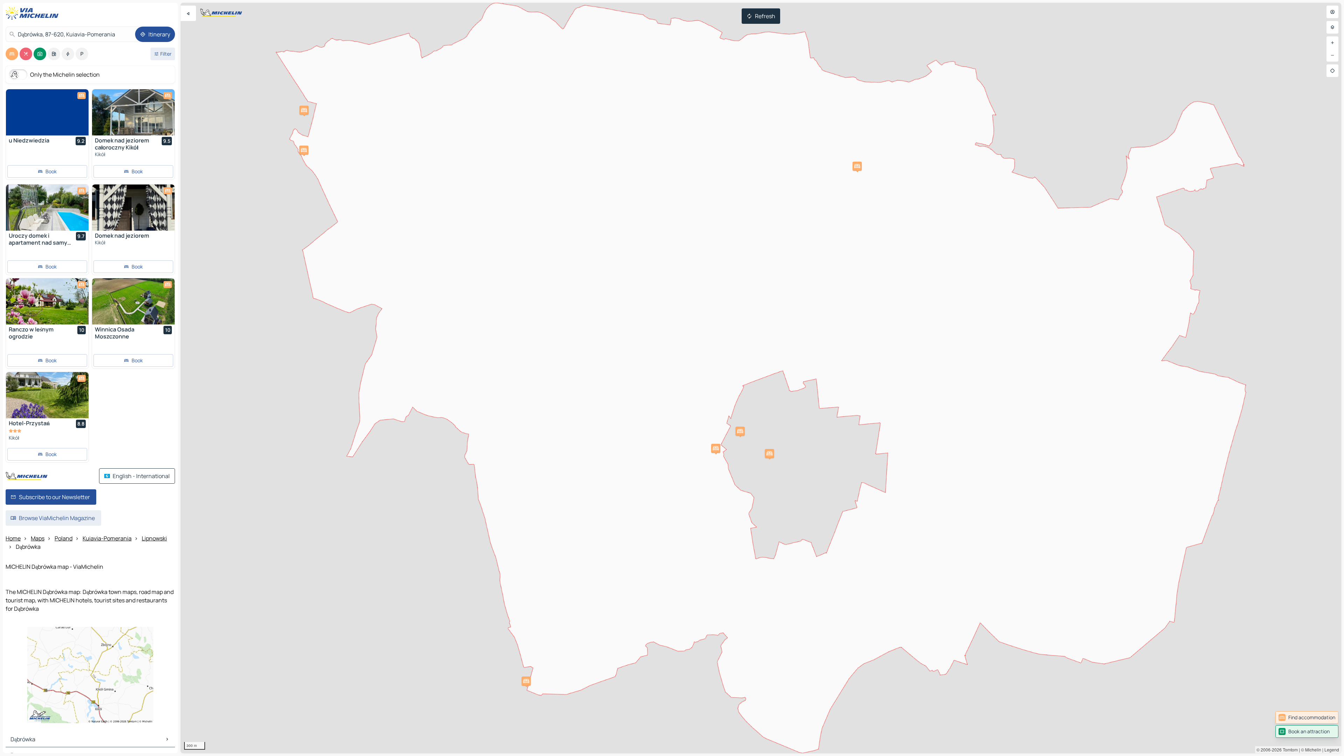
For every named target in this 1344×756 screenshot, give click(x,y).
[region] (761, 378)
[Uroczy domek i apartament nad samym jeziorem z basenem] (47, 207)
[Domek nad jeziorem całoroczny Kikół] (133, 112)
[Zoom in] (1332, 42)
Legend (1331, 749)
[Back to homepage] (34, 13)
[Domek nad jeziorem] (133, 207)
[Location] (1332, 70)
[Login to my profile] (1332, 12)
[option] (12, 54)
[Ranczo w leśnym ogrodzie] (47, 301)
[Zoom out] (1332, 55)
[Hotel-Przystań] (47, 395)
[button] (303, 150)
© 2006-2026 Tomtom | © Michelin (1288, 749)
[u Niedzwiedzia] (47, 112)
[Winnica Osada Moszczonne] (133, 301)
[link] (1306, 717)
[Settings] (1332, 27)
